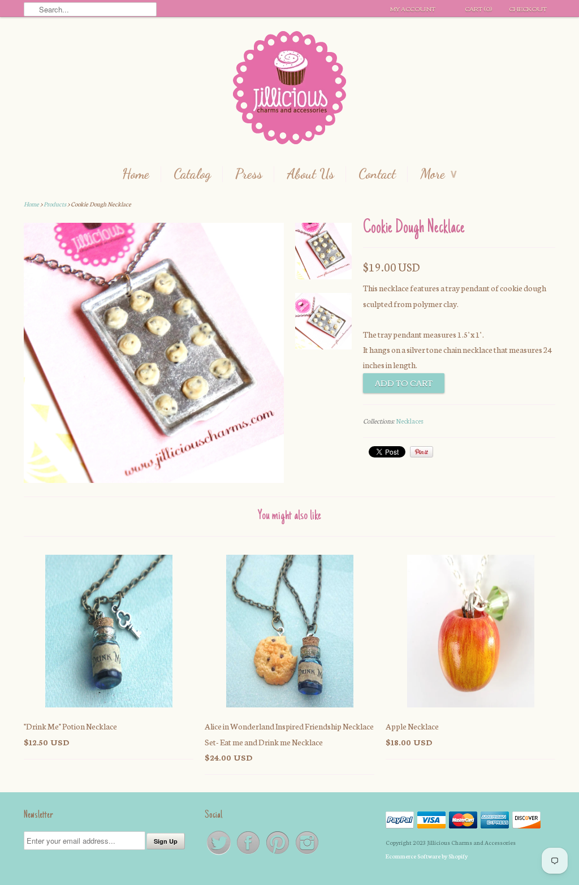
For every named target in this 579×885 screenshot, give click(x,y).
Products (55, 204)
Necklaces (410, 420)
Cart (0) (478, 8)
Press (248, 174)
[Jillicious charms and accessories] (289, 90)
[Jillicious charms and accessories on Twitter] (219, 853)
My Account (412, 8)
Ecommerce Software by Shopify (427, 856)
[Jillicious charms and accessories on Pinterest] (278, 853)
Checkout (528, 8)
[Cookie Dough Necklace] (323, 253)
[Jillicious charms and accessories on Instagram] (307, 853)
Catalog (192, 174)
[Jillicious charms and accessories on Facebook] (248, 853)
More (438, 174)
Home (135, 174)
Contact (377, 174)
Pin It (421, 451)
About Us (310, 174)
